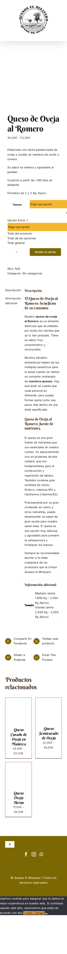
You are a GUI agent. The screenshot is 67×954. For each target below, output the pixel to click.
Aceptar (28, 913)
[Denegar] (46, 913)
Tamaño (17, 204)
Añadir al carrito (45, 252)
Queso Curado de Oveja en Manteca (18, 736)
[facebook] (26, 854)
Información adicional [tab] (12, 301)
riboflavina (32, 494)
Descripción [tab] (12, 290)
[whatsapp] (41, 854)
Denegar (39, 913)
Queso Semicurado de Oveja (48, 733)
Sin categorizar (32, 273)
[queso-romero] (33, 78)
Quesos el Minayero (38, 572)
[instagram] (34, 854)
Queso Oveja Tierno (18, 798)
